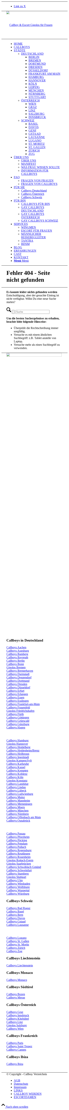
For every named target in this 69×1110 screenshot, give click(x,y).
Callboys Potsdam (16, 843)
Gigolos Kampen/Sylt (19, 760)
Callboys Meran (15, 997)
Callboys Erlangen (17, 694)
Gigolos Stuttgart (16, 877)
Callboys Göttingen (17, 717)
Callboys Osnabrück (18, 820)
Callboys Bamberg (17, 654)
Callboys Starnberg (17, 873)
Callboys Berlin (15, 660)
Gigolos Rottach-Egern (19, 860)
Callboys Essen (15, 697)
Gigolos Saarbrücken (18, 863)
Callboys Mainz (15, 797)
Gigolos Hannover (17, 743)
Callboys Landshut (17, 783)
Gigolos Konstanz (16, 780)
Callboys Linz (14, 1022)
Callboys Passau (15, 833)
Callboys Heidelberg (18, 747)
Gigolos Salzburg (16, 1025)
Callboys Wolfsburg (18, 887)
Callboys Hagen (15, 727)
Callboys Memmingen (19, 803)
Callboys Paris (14, 1043)
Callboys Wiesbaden (18, 883)
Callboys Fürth (15, 714)
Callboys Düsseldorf (18, 687)
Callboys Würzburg (17, 893)
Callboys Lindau (16, 787)
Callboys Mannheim (18, 800)
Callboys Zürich (15, 947)
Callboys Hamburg (17, 740)
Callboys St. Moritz (17, 944)
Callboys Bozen (15, 994)
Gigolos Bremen (16, 667)
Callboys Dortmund (17, 680)
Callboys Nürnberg (17, 813)
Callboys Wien (15, 1028)
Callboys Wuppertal (17, 890)
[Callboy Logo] (29, 25)
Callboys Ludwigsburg (19, 793)
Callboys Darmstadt (17, 674)
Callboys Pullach (16, 846)
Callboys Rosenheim (18, 857)
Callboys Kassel (15, 767)
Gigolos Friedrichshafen (20, 710)
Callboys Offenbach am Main (23, 817)
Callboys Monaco (16, 979)
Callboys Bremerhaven (19, 670)
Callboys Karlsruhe (17, 763)
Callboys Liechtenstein (19, 965)
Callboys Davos (15, 918)
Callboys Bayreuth (17, 657)
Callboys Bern (14, 914)
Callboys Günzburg (17, 724)
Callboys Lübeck (16, 790)
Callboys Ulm (14, 880)
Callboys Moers (15, 807)
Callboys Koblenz (16, 773)
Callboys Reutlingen (18, 853)
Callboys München (17, 810)
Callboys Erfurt (15, 690)
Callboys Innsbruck (17, 1015)
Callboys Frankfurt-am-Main (23, 704)
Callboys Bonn (15, 664)
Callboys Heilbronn (17, 753)
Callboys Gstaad (16, 921)
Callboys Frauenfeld (18, 707)
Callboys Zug (14, 951)
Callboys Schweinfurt (19, 870)
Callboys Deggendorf (18, 677)
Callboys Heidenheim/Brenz (22, 750)
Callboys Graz (14, 1012)
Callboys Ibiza (14, 1063)
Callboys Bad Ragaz (18, 908)
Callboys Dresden (16, 684)
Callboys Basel (15, 911)
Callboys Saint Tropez (19, 1046)
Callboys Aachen (16, 647)
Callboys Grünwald (17, 720)
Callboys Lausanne (17, 924)
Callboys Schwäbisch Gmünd (23, 867)
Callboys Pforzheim (17, 836)
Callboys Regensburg (18, 850)
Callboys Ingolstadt (17, 757)
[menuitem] (38, 43)
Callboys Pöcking (16, 840)
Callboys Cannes (16, 1049)
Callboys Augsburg (17, 650)
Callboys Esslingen (17, 700)
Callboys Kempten (17, 770)
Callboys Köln (14, 777)
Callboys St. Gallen (17, 941)
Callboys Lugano (16, 937)
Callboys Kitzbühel (17, 1018)
